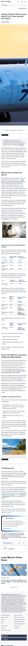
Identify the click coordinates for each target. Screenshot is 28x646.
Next (26, 570)
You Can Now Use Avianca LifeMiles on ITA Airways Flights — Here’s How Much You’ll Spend (14, 581)
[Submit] (2, 5)
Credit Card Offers (5, 615)
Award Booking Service (19, 623)
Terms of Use (17, 625)
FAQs (2, 621)
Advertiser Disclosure (22, 8)
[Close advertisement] (26, 135)
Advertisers (21, 144)
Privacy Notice (4, 625)
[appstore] (14, 636)
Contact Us (16, 628)
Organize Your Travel (19, 617)
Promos (3, 619)
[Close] (25, 130)
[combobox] (14, 5)
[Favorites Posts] (22, 1)
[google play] (14, 639)
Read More (13, 587)
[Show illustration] (7, 529)
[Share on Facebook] (19, 543)
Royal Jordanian (11, 494)
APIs (2, 623)
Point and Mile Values (19, 621)
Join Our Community (6, 630)
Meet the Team (4, 617)
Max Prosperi (6, 21)
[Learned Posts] (18, 1)
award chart (6, 219)
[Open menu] (25, 1)
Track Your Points (18, 615)
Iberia (21, 493)
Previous (1, 570)
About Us (3, 628)
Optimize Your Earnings (19, 619)
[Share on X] (23, 543)
